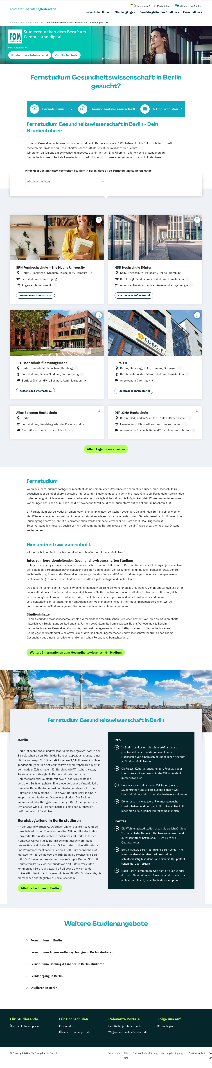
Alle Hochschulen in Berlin (40, 888)
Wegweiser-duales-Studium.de (127, 1032)
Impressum (114, 1053)
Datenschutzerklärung (145, 1053)
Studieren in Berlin (43, 988)
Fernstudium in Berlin (46, 940)
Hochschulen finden (97, 12)
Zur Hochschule (66, 55)
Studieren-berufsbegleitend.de (26, 22)
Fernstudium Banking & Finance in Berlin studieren (67, 964)
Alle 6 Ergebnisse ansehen (106, 449)
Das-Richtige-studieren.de (125, 1026)
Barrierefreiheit (197, 1053)
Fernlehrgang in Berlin (46, 976)
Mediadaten (66, 1026)
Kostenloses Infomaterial (29, 55)
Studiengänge (124, 12)
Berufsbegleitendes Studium (158, 12)
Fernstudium (191, 12)
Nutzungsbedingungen (173, 1053)
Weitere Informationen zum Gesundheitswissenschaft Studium (76, 652)
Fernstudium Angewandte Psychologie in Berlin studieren (71, 952)
